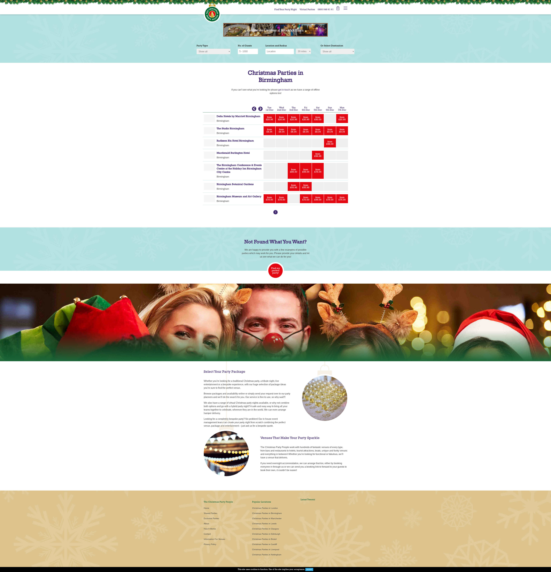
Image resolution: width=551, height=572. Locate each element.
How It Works (210, 529)
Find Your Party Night (285, 9)
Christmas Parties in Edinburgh (266, 534)
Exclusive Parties (211, 518)
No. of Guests (245, 46)
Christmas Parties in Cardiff (264, 544)
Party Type (202, 46)
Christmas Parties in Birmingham (267, 513)
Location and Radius (276, 46)
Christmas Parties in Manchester (267, 518)
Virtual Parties (307, 9)
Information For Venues (214, 539)
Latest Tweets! (308, 500)
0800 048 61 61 (326, 9)
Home (206, 508)
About (206, 523)
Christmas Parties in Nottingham (266, 554)
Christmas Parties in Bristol (264, 539)
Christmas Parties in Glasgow (265, 529)
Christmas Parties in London (265, 508)
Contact (207, 534)
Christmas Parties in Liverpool (265, 549)
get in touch (284, 90)
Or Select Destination (332, 46)
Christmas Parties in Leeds (264, 523)
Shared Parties (210, 513)
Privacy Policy (210, 544)
